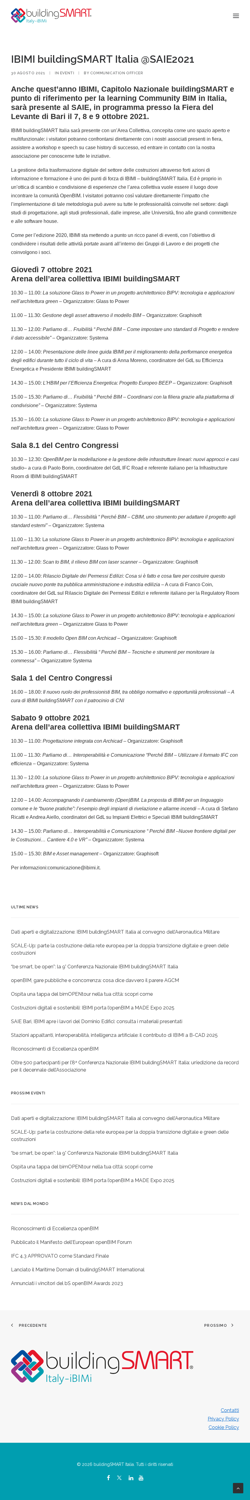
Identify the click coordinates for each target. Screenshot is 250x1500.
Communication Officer (116, 73)
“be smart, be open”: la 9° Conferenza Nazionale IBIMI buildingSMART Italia (94, 967)
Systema (87, 405)
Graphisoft (190, 315)
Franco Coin (198, 584)
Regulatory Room (220, 593)
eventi (67, 73)
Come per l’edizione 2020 (39, 235)
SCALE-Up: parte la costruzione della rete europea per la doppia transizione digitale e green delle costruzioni (120, 949)
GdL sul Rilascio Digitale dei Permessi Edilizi (96, 593)
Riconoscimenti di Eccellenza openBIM (54, 1049)
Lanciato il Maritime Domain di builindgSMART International (78, 1270)
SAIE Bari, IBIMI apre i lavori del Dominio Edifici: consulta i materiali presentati (96, 1021)
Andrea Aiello (44, 817)
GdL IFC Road (127, 467)
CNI (120, 700)
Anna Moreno (132, 360)
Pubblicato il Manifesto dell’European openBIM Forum (71, 1242)
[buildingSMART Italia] (51, 15)
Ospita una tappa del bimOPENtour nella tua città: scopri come (82, 994)
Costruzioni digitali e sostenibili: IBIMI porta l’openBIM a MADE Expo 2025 (92, 1008)
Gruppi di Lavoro (162, 243)
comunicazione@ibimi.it (73, 867)
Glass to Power (112, 301)
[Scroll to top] (238, 1488)
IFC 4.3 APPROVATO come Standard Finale (60, 1256)
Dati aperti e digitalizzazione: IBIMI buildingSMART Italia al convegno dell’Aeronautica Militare (115, 932)
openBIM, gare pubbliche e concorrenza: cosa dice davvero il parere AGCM (95, 980)
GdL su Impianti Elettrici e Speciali (133, 817)
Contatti (230, 1410)
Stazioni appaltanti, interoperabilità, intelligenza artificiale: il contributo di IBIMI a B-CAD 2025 (114, 1035)
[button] (236, 16)
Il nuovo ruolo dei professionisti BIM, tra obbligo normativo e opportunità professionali (134, 692)
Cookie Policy (224, 1427)
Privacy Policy (223, 1419)
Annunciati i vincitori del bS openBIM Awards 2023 (67, 1283)
